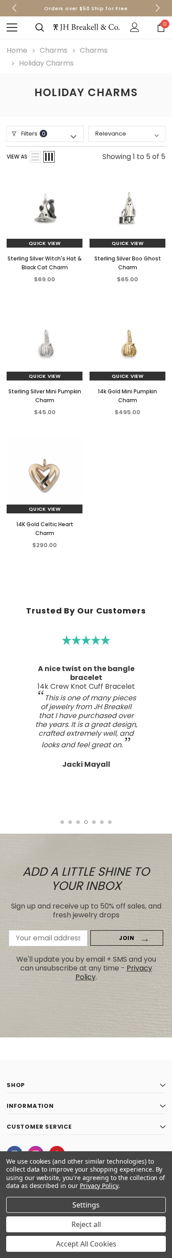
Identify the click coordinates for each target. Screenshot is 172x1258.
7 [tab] (110, 822)
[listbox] (126, 134)
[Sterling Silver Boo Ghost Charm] (127, 209)
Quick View (44, 243)
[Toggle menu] (12, 27)
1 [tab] (62, 822)
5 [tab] (94, 822)
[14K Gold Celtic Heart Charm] (44, 475)
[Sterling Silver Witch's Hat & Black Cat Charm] (44, 209)
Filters (33, 133)
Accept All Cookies (86, 1244)
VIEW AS (17, 156)
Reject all (86, 1224)
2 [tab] (70, 822)
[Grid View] (49, 157)
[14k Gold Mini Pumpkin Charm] (127, 342)
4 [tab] (86, 822)
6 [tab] (102, 822)
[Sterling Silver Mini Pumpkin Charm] (44, 342)
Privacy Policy (99, 1185)
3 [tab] (78, 822)
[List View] (35, 157)
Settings (86, 1205)
